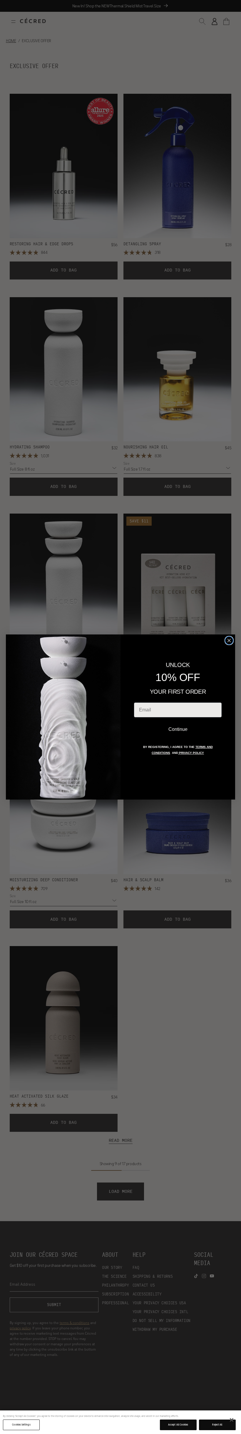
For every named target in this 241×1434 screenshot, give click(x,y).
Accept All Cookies (178, 1424)
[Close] (231, 1419)
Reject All (217, 1424)
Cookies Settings (21, 1424)
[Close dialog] (229, 640)
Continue (178, 729)
